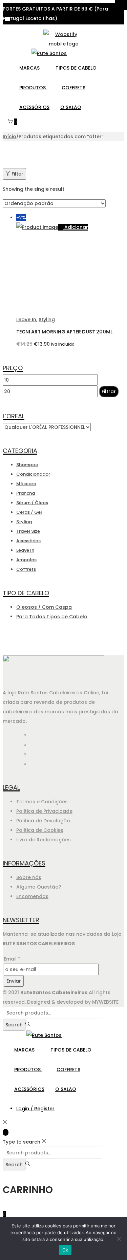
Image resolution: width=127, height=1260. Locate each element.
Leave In (26, 319)
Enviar (13, 981)
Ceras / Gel (29, 512)
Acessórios (34, 107)
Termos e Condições (42, 801)
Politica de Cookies (39, 830)
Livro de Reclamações (43, 839)
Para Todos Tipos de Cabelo (51, 616)
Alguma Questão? (38, 886)
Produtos (33, 87)
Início (9, 136)
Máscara (26, 483)
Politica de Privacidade (44, 811)
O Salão (70, 107)
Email (12, 958)
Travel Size (28, 531)
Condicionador (33, 474)
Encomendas (32, 896)
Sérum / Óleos (32, 502)
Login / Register (35, 1108)
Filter (17, 173)
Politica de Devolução (43, 820)
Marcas (30, 68)
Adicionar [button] (76, 227)
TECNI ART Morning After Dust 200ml (64, 331)
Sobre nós (28, 877)
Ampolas (26, 559)
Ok (65, 1250)
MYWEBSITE (105, 1002)
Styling (47, 319)
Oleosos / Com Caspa (44, 607)
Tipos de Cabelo (77, 68)
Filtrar (109, 391)
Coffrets (73, 87)
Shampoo (27, 464)
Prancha (25, 493)
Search (14, 1024)
